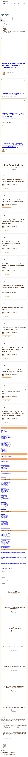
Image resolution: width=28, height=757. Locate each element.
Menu (3, 21)
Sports (7, 32)
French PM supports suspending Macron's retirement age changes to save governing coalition (13, 265)
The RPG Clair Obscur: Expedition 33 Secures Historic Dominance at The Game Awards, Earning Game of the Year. (13, 413)
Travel (13, 32)
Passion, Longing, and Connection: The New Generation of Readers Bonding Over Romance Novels (14, 221)
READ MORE (6, 188)
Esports (4, 26)
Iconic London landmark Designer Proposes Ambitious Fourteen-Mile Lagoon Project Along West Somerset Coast (14, 115)
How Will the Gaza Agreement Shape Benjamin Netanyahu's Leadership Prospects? (12, 243)
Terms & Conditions (8, 754)
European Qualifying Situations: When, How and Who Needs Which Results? (13, 552)
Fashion (4, 28)
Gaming (5, 31)
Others (23, 31)
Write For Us (3, 754)
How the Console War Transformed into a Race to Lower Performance (12, 568)
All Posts (5, 24)
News (21, 31)
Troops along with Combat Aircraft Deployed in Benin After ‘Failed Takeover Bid (13, 563)
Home (4, 23)
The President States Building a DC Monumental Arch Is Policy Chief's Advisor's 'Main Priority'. (12, 145)
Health (8, 31)
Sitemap (13, 754)
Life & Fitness (13, 31)
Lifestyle (18, 31)
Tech (10, 32)
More (4, 30)
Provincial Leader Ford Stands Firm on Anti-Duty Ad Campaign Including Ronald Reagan (14, 391)
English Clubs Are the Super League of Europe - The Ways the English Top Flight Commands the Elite (13, 287)
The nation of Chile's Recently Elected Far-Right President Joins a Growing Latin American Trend (13, 349)
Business (5, 25)
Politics (4, 32)
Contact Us (5, 33)
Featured (5, 29)
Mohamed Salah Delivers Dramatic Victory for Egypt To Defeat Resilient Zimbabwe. (13, 65)
